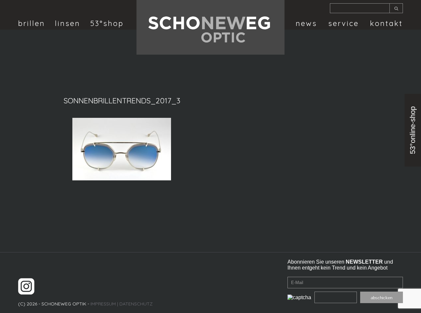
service (343, 23)
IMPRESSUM (103, 304)
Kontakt (386, 23)
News (306, 23)
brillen (31, 23)
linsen (67, 23)
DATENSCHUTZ (136, 304)
